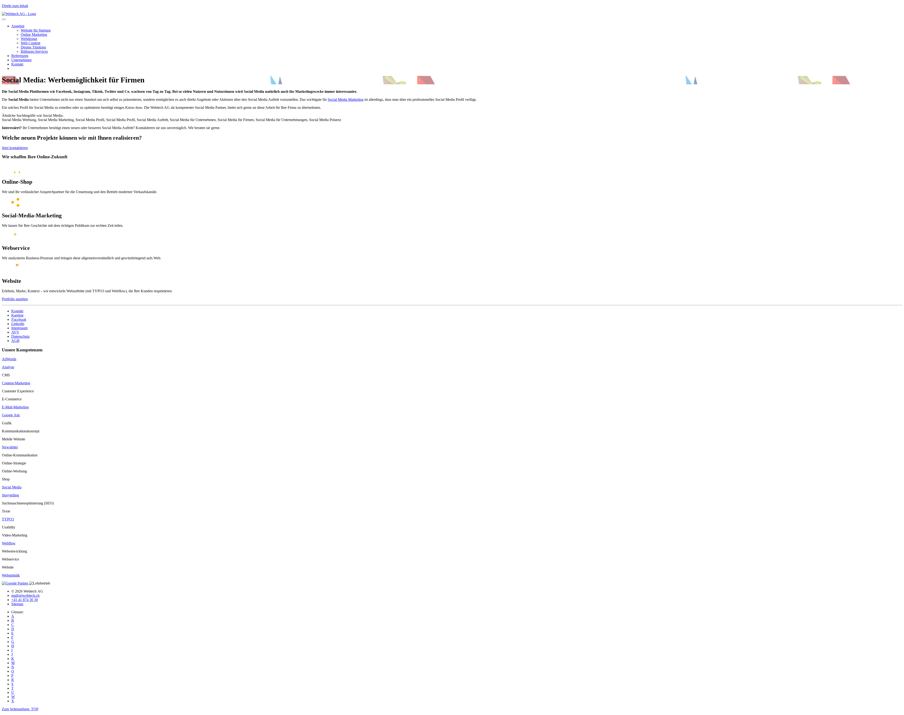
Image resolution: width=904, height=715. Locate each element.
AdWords (9, 359)
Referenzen (19, 56)
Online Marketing (34, 34)
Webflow (9, 543)
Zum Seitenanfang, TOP (20, 709)
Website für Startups (36, 30)
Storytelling (10, 495)
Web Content (30, 43)
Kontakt (17, 64)
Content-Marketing (16, 383)
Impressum (19, 328)
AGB (15, 341)
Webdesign (29, 39)
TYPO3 (8, 519)
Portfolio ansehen (15, 299)
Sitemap (17, 604)
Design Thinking (33, 47)
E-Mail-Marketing (15, 407)
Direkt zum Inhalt (15, 6)
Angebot (17, 26)
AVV (15, 332)
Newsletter (10, 447)
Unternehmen (21, 60)
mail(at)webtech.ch (25, 595)
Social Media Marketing (345, 100)
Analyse (8, 367)
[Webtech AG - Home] (19, 14)
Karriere (17, 315)
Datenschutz (20, 336)
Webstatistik (11, 575)
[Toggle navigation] (4, 19)
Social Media (11, 487)
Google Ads (11, 415)
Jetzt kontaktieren (15, 148)
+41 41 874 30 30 (24, 600)
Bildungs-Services (34, 51)
